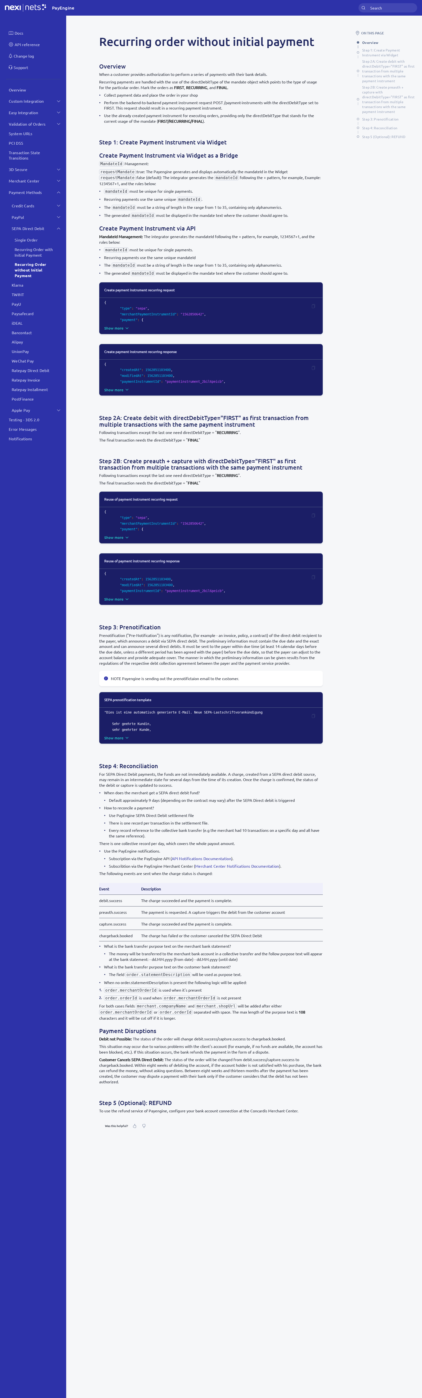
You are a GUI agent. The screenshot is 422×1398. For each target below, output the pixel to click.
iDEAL (17, 323)
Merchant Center (24, 180)
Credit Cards (23, 205)
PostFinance (23, 398)
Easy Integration (23, 112)
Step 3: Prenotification (380, 119)
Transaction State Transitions (24, 155)
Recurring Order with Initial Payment (34, 252)
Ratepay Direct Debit (30, 370)
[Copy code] (313, 306)
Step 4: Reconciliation (379, 128)
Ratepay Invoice (26, 379)
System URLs (20, 133)
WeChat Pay (23, 360)
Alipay (17, 341)
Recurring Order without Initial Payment (30, 270)
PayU (16, 304)
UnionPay (20, 351)
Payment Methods (25, 192)
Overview (17, 89)
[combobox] (388, 8)
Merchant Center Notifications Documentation (237, 866)
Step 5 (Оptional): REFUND (383, 136)
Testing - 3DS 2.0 (24, 419)
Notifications (20, 438)
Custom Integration (26, 101)
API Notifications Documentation (201, 858)
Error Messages (23, 429)
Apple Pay (21, 410)
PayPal (18, 217)
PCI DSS (16, 143)
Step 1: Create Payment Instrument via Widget (381, 52)
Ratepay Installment (30, 389)
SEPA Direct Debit (28, 228)
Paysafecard (23, 313)
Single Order (26, 239)
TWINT (18, 294)
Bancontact (22, 332)
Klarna (17, 284)
